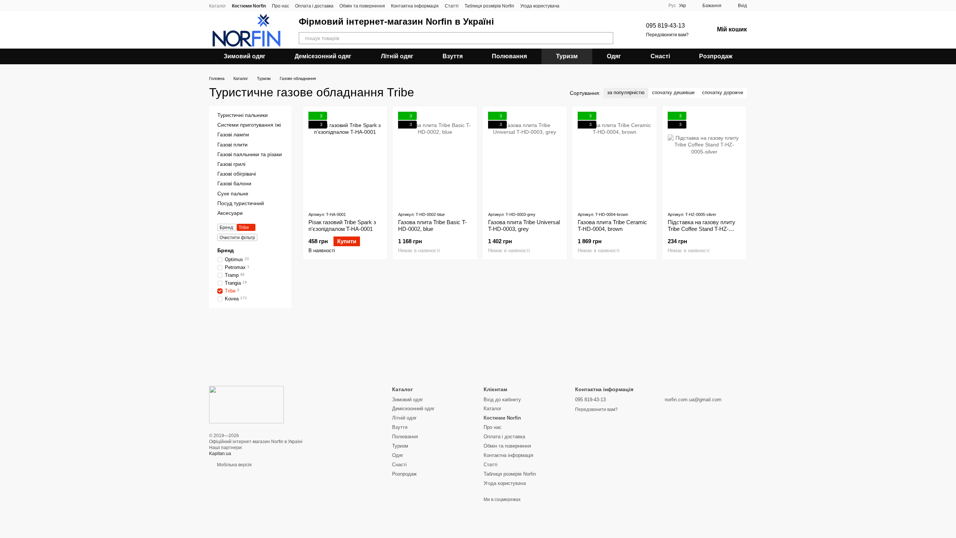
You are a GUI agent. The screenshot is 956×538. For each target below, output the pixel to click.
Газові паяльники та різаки (249, 154)
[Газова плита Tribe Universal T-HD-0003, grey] (524, 158)
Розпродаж (715, 56)
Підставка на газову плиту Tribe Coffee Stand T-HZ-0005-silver (701, 229)
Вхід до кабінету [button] (502, 399)
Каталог (217, 6)
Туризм (567, 56)
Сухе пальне (232, 194)
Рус (672, 5)
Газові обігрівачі (236, 174)
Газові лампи (233, 135)
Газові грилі (231, 164)
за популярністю (626, 92)
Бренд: (227, 227)
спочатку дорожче (722, 92)
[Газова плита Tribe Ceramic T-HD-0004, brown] (614, 158)
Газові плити (232, 145)
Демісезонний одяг (323, 56)
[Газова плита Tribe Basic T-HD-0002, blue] (434, 158)
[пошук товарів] (607, 38)
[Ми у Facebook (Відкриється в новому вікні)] (570, 6)
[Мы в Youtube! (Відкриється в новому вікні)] (579, 6)
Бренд (225, 250)
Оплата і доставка (314, 6)
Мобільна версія (234, 464)
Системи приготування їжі (249, 125)
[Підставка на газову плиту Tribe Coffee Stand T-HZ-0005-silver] (704, 158)
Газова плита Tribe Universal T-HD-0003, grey (524, 225)
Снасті (660, 56)
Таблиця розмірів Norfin (489, 6)
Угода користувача (539, 6)
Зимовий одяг (245, 56)
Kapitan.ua (220, 453)
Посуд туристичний (240, 203)
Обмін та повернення (362, 6)
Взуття (453, 56)
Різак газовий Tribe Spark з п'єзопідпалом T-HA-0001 (342, 225)
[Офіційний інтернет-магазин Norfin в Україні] (246, 404)
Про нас (280, 6)
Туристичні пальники (242, 115)
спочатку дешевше (673, 92)
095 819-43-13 (665, 25)
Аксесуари (230, 213)
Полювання (509, 56)
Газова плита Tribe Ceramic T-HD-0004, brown (612, 225)
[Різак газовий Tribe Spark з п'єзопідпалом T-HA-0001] (345, 158)
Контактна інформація (415, 6)
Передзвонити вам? (667, 34)
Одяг (614, 56)
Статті (452, 6)
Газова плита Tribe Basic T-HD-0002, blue (432, 225)
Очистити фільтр (237, 237)
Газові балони (234, 183)
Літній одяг (397, 56)
